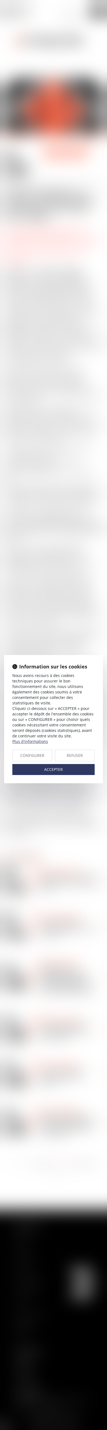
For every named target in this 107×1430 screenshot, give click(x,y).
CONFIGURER (32, 755)
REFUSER (75, 755)
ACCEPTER (53, 769)
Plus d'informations (30, 741)
